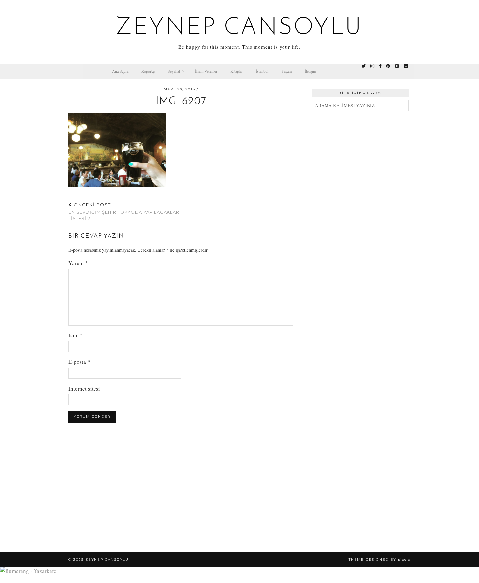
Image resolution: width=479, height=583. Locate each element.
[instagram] (372, 66)
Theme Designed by (380, 559)
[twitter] (364, 66)
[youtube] (397, 66)
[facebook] (380, 66)
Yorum (78, 263)
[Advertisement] (360, 216)
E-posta (79, 361)
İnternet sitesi (84, 388)
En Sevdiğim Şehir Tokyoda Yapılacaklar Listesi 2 (123, 211)
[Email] (406, 66)
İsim (75, 335)
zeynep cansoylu (239, 28)
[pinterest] (388, 66)
